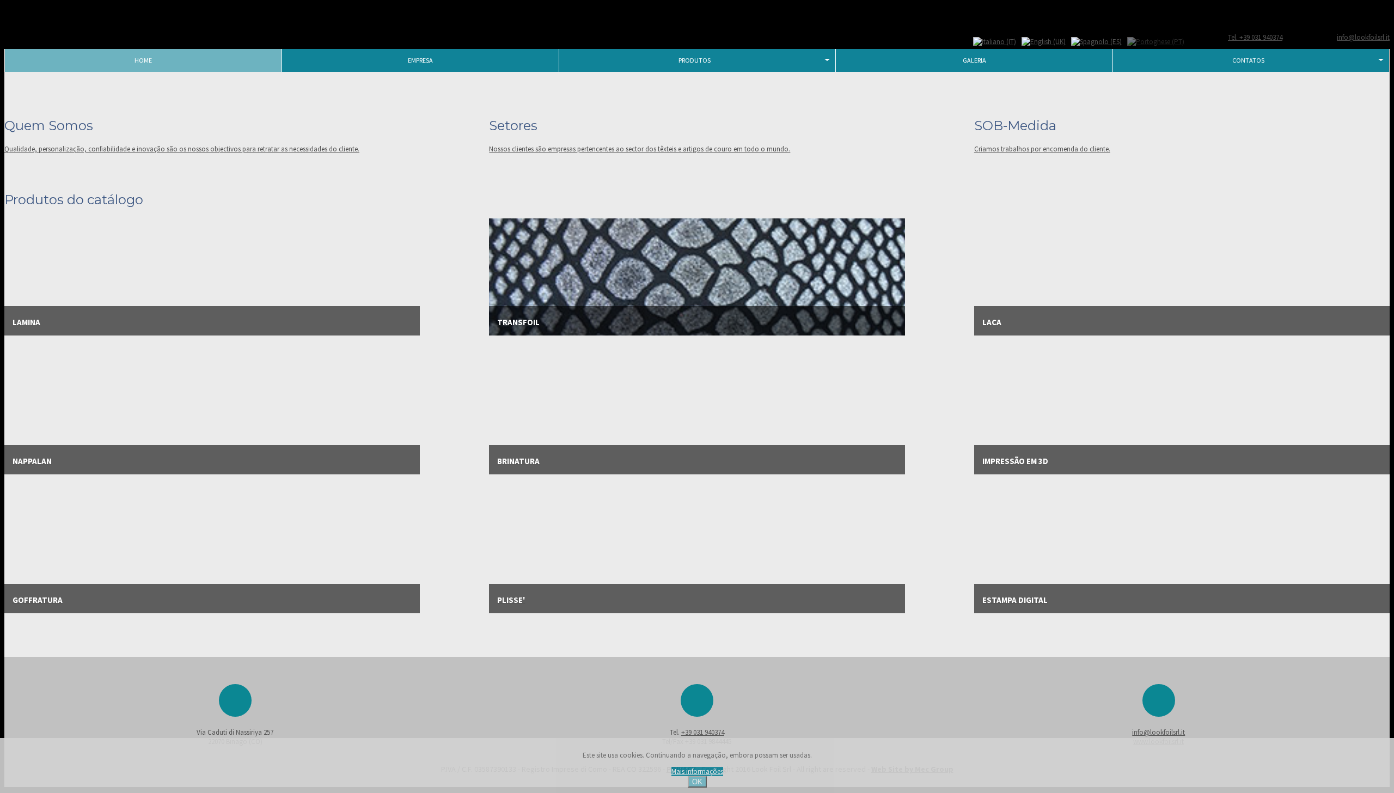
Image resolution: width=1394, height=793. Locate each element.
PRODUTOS (694, 60)
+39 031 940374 (702, 732)
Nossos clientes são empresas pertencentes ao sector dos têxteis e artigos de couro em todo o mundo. (639, 149)
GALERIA (974, 60)
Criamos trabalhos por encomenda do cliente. (1042, 149)
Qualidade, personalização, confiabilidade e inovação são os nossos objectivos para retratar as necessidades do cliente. (181, 149)
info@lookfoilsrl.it (1158, 732)
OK (697, 782)
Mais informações (697, 771)
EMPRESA (420, 60)
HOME (143, 60)
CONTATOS (1248, 60)
